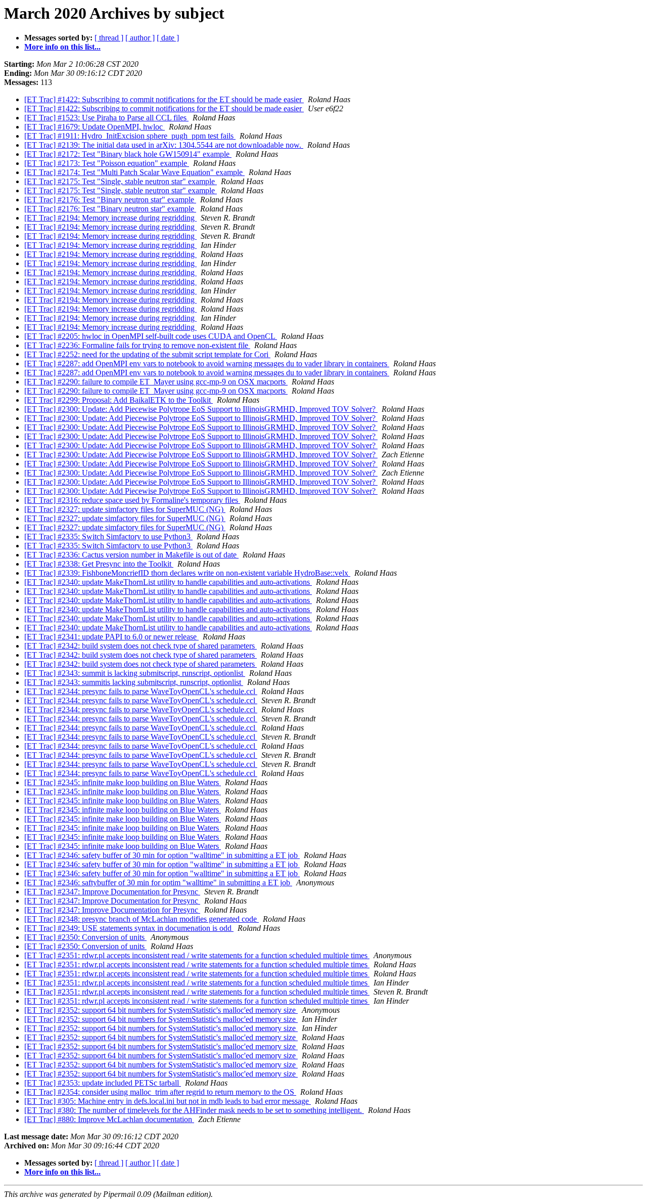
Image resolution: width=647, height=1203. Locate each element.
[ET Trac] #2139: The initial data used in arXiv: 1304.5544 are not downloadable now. (163, 145)
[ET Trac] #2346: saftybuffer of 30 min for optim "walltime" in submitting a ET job (158, 882)
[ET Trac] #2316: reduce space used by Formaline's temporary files (132, 500)
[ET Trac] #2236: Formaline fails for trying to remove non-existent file (137, 345)
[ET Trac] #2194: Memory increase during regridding (110, 217)
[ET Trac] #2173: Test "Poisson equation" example (106, 163)
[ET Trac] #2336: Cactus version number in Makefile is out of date (131, 554)
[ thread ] (109, 37)
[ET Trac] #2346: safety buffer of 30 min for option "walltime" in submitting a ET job (162, 855)
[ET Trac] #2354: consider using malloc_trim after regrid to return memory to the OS (160, 1092)
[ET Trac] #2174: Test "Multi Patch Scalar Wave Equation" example (134, 172)
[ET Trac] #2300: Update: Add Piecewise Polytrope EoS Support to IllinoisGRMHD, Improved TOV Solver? (201, 409)
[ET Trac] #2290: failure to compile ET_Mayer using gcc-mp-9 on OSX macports (156, 381)
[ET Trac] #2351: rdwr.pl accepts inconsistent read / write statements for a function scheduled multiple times (196, 955)
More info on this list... (62, 46)
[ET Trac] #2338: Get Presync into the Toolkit (98, 564)
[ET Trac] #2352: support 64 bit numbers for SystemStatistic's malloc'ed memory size (161, 1010)
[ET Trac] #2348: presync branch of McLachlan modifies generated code (141, 919)
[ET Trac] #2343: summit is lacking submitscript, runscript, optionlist (134, 673)
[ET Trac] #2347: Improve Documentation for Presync (112, 891)
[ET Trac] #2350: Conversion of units (85, 937)
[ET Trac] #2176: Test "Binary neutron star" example (110, 199)
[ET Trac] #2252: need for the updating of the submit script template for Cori (147, 354)
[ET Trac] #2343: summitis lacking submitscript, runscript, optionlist (133, 682)
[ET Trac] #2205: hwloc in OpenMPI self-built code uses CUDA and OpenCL (150, 336)
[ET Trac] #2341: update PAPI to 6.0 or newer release (111, 636)
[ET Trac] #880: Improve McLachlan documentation (109, 1119)
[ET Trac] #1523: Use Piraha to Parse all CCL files (106, 117)
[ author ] (140, 37)
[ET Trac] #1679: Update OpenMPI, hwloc (94, 126)
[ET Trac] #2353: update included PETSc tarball (102, 1083)
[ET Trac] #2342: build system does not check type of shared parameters (140, 645)
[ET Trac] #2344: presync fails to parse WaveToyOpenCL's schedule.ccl (140, 691)
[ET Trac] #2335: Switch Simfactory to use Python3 (108, 536)
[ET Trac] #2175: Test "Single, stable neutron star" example (120, 181)
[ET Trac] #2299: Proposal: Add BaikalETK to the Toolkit (118, 400)
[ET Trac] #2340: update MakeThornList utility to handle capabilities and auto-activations (168, 582)
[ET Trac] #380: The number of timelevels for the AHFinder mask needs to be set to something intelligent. (194, 1110)
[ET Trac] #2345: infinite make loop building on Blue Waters (122, 782)
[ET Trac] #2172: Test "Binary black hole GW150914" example (128, 154)
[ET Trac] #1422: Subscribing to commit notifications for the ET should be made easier (164, 99)
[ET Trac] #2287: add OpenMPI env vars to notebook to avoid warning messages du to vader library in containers (206, 363)
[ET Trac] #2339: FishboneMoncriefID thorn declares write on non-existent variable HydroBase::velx (187, 573)
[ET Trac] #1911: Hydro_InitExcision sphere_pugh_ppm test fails (130, 136)
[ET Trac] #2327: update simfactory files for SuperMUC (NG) (124, 509)
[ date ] (168, 37)
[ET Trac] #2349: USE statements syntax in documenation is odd (129, 928)
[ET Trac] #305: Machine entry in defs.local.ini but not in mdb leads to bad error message (167, 1101)
